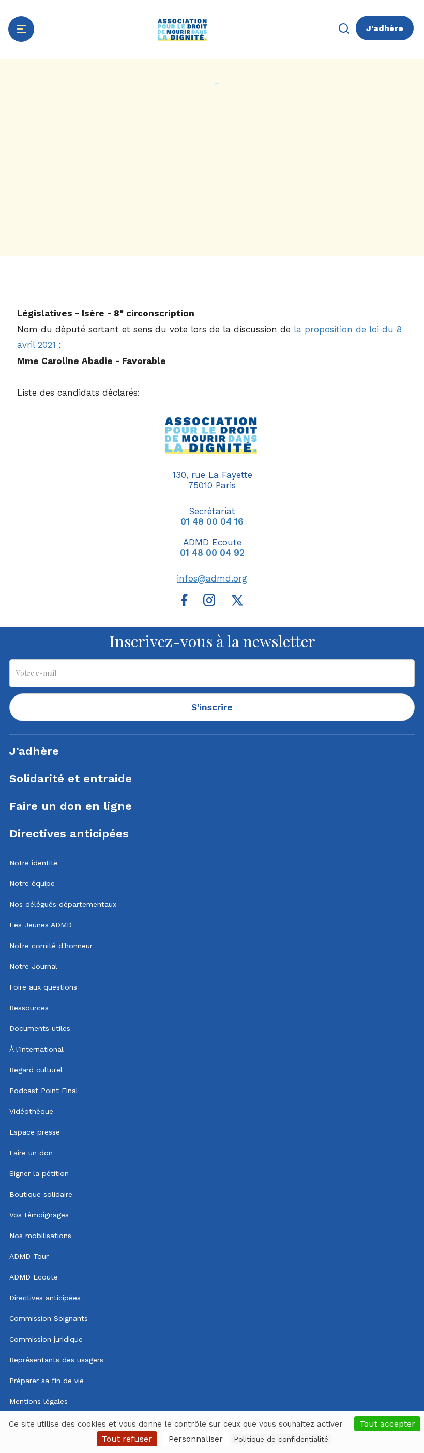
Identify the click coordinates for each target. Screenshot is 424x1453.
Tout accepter (387, 1424)
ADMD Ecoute (33, 1277)
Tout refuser (127, 1439)
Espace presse (34, 1132)
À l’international (36, 1049)
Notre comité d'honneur (51, 945)
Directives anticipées (69, 833)
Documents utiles (39, 1028)
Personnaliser (196, 1439)
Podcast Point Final (43, 1090)
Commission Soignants (48, 1318)
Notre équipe (32, 883)
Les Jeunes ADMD (40, 925)
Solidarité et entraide (70, 778)
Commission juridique (46, 1339)
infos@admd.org (212, 578)
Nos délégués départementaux (62, 904)
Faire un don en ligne (70, 806)
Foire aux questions (43, 987)
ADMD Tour (29, 1256)
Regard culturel (36, 1070)
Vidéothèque (31, 1111)
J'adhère (384, 28)
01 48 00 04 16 (212, 521)
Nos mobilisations (40, 1235)
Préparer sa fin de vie (46, 1380)
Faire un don (31, 1153)
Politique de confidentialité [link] (281, 1439)
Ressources (29, 1008)
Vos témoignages (39, 1215)
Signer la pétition (39, 1173)
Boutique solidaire (40, 1194)
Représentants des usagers (56, 1360)
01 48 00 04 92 (212, 552)
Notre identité (33, 863)
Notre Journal (33, 966)
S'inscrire (212, 707)
